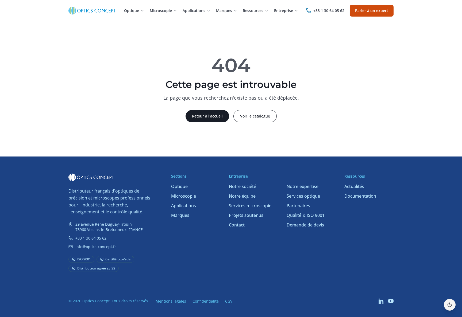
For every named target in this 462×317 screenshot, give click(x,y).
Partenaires (298, 206)
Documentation (360, 196)
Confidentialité (205, 301)
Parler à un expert (371, 10)
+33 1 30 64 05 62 (90, 238)
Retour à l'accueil (207, 116)
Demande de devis (305, 225)
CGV (228, 301)
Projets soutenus (246, 215)
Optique (179, 186)
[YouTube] (391, 301)
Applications (183, 206)
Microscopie (183, 196)
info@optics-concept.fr (95, 246)
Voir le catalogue (255, 116)
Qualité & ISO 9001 (306, 215)
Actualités (354, 186)
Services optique (303, 196)
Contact (237, 225)
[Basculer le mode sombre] (450, 305)
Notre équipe (242, 196)
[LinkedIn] (381, 301)
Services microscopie (250, 206)
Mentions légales (171, 301)
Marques (180, 215)
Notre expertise (302, 186)
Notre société (242, 186)
